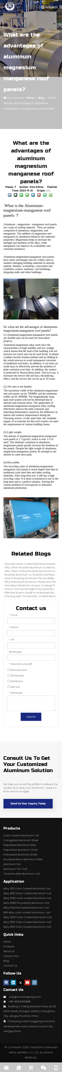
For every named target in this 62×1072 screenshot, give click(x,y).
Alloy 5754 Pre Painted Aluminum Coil (26, 907)
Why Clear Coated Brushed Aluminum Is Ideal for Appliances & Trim (31, 571)
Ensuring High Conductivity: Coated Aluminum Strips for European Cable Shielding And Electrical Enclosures (31, 596)
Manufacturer (18, 670)
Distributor (16, 681)
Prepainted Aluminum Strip (19, 845)
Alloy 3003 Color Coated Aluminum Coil (27, 917)
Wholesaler (17, 675)
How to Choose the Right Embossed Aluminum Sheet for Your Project (31, 589)
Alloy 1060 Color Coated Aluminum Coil (27, 893)
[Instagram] (34, 982)
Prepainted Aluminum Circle (20, 850)
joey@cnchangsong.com (25, 997)
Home (7, 941)
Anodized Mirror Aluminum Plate (22, 859)
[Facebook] (6, 982)
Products (8, 946)
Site (48, 190)
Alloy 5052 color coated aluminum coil (27, 898)
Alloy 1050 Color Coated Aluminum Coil (27, 922)
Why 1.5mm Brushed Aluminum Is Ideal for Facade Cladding (31, 567)
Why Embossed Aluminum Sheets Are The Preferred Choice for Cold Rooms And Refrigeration (31, 582)
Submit (31, 716)
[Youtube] (27, 982)
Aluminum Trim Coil (15, 869)
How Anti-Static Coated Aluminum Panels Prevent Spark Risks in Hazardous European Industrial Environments (31, 564)
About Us (8, 951)
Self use (15, 687)
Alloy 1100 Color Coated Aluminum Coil (26, 888)
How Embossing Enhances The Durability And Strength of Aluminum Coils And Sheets (31, 578)
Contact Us (10, 965)
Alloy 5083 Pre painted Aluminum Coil (26, 903)
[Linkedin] (13, 982)
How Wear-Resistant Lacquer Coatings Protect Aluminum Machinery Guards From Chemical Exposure (31, 585)
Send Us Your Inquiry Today (28, 803)
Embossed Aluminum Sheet (20, 854)
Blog (6, 961)
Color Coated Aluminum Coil (21, 835)
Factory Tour (11, 956)
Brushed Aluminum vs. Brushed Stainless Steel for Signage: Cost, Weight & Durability (31, 574)
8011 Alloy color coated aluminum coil (26, 912)
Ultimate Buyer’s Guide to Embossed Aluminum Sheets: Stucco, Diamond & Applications (31, 592)
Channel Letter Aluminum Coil (21, 873)
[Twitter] (20, 982)
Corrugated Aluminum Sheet (21, 840)
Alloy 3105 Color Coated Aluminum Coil (27, 927)
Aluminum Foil (11, 864)
